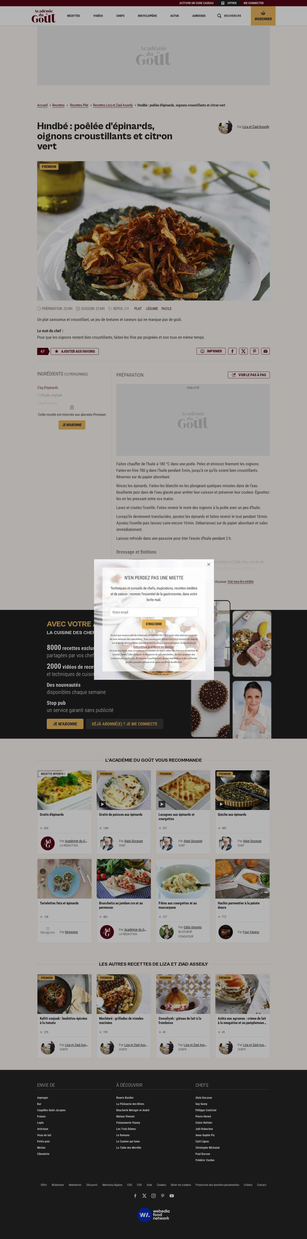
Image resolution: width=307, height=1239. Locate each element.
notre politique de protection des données (153, 646)
